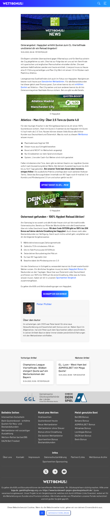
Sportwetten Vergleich (66, 277)
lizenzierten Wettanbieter (53, 81)
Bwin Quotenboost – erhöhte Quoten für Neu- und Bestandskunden (15, 423)
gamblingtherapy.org (28, 490)
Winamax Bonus (83, 428)
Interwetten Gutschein (12, 417)
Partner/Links (78, 457)
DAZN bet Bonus (83, 435)
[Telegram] (55, 471)
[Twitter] (46, 471)
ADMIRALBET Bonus (85, 424)
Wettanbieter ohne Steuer (51, 428)
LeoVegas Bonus (83, 431)
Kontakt (20, 457)
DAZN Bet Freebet (10, 440)
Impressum (34, 457)
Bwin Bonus (81, 439)
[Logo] (55, 481)
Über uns (7, 457)
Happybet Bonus (76, 269)
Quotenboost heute (48, 420)
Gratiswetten (44, 417)
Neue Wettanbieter (47, 424)
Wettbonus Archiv (98, 457)
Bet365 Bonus (82, 417)
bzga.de (14, 490)
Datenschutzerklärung (55, 457)
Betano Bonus (82, 420)
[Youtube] (64, 471)
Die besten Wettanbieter (50, 435)
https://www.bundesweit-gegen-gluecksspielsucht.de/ (68, 490)
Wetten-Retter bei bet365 (14, 437)
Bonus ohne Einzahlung (50, 431)
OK (42, 513)
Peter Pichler (44, 304)
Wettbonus (83, 134)
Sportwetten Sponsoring (55, 461)
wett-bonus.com (17, 3)
